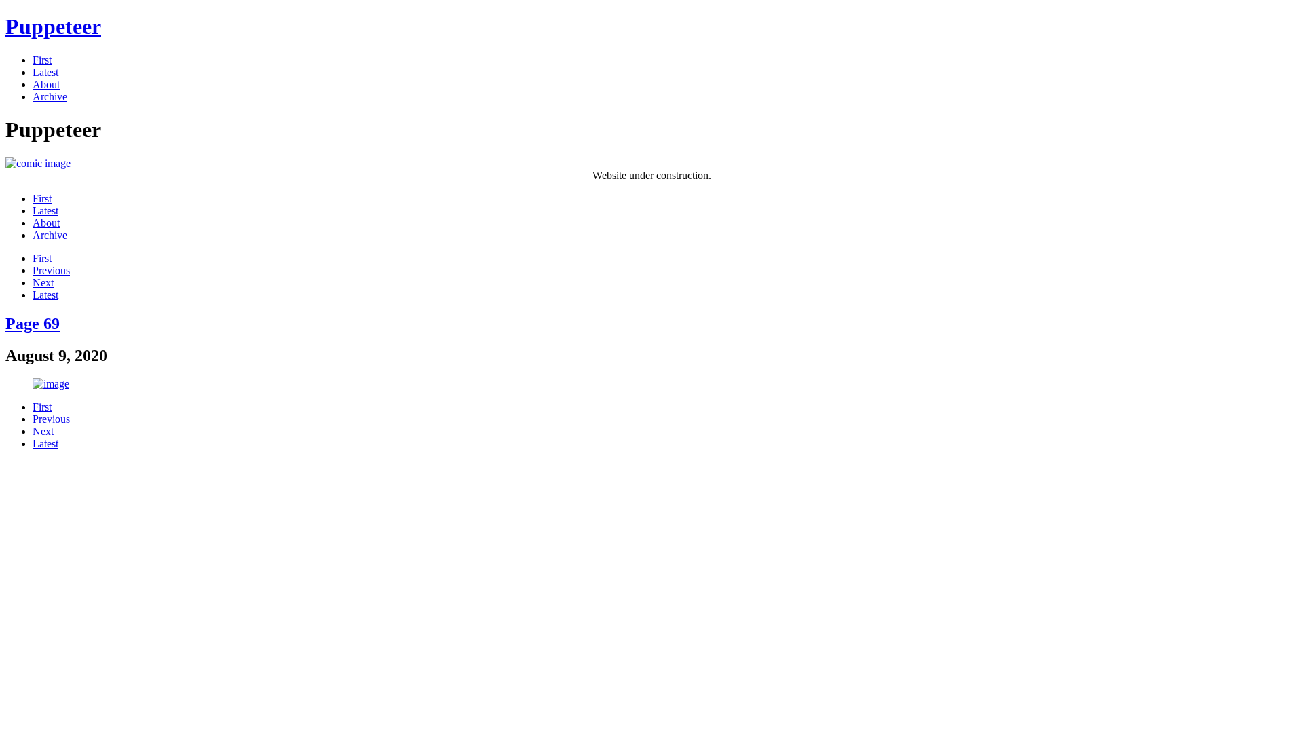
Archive (50, 96)
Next (43, 282)
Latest (45, 72)
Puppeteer (53, 26)
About (46, 84)
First (42, 60)
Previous (51, 270)
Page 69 (32, 324)
